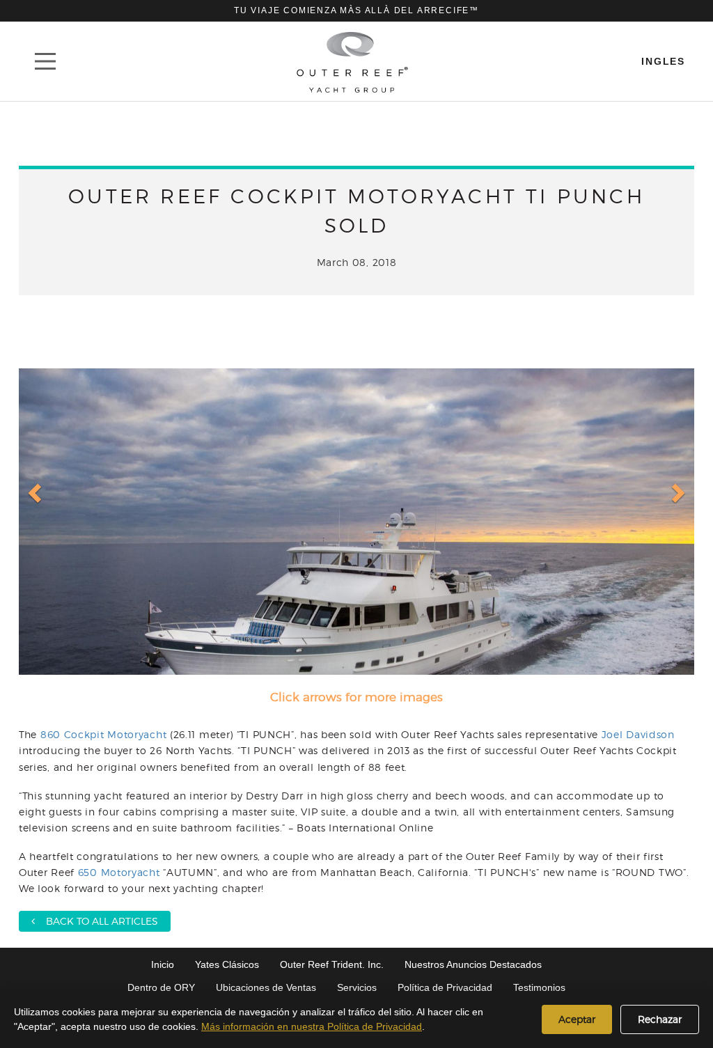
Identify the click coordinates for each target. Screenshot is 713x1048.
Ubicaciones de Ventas (266, 987)
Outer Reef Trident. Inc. (332, 964)
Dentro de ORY (161, 987)
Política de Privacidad (445, 987)
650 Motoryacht (119, 872)
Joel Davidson (638, 734)
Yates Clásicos (227, 964)
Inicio (162, 964)
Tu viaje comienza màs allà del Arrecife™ (356, 10)
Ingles (663, 61)
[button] (36, 492)
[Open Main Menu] (45, 61)
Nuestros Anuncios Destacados (473, 964)
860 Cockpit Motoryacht (103, 734)
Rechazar (660, 1019)
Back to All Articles (96, 921)
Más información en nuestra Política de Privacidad (311, 1026)
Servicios (357, 987)
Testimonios (539, 987)
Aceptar (576, 1019)
